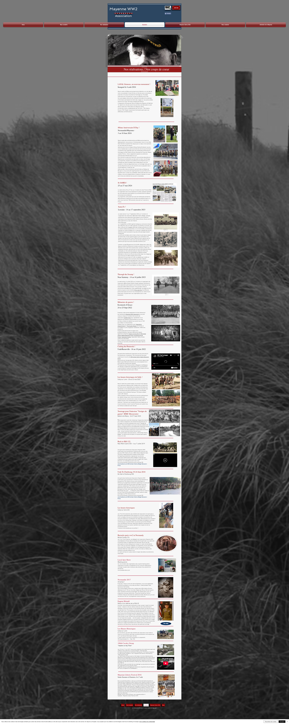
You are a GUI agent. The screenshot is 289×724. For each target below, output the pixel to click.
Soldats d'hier (127, 317)
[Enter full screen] (178, 339)
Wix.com (154, 708)
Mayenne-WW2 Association (132, 314)
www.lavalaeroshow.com (124, 570)
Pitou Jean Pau (138, 290)
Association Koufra (126, 337)
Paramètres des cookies (270, 721)
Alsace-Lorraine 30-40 (134, 334)
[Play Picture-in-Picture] (175, 339)
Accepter (282, 721)
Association (123, 16)
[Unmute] (156, 339)
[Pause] (153, 339)
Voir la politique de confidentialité (147, 721)
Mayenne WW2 (123, 9)
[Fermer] (287, 721)
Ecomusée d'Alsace (131, 326)
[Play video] (165, 460)
